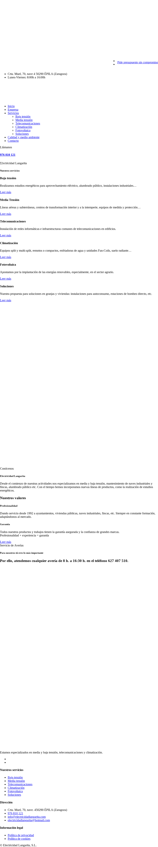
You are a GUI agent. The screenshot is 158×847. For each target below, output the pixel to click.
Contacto (13, 140)
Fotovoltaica (22, 130)
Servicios (13, 113)
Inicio (11, 106)
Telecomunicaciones (27, 123)
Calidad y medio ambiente (24, 137)
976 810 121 (7, 154)
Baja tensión (22, 116)
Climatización (23, 126)
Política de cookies (19, 838)
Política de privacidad (21, 835)
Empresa (13, 109)
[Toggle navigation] (1, 163)
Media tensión (24, 120)
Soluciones (22, 133)
